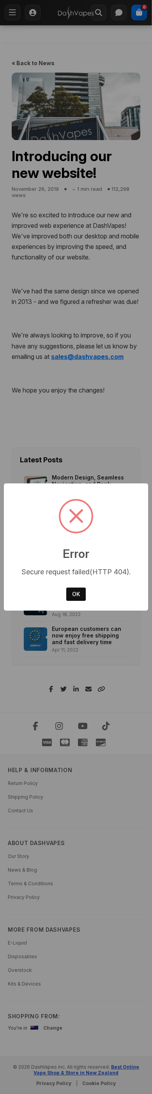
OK (76, 594)
